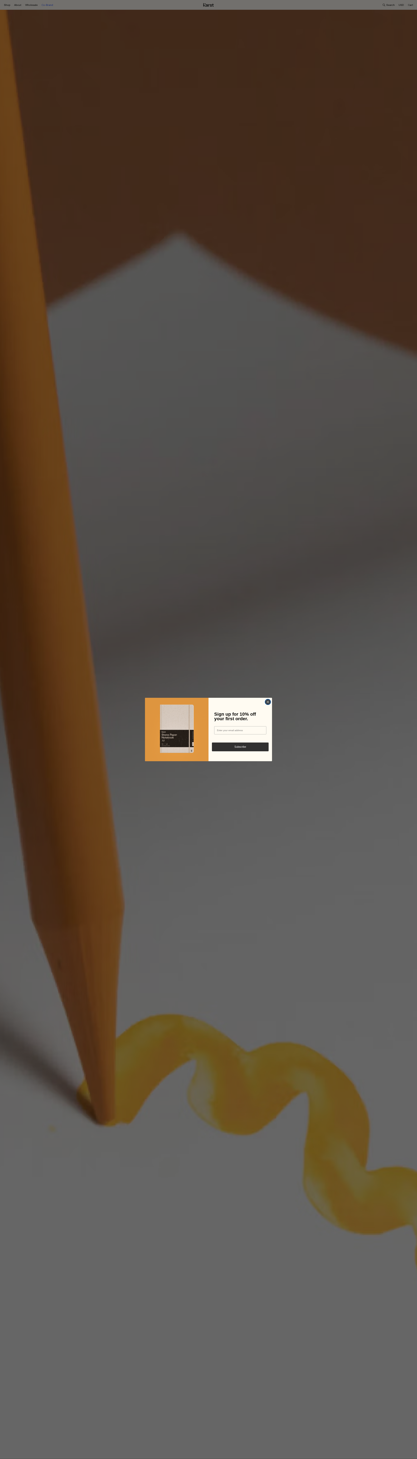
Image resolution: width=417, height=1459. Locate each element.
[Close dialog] (268, 702)
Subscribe (240, 746)
